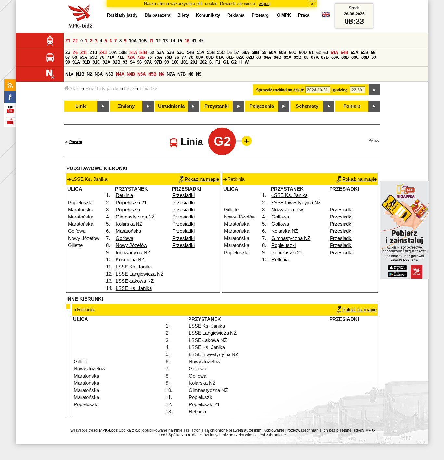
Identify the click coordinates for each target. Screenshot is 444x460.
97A (148, 62)
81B (230, 57)
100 (175, 62)
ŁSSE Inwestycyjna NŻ (296, 202)
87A (315, 57)
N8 (190, 74)
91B (86, 62)
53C (180, 52)
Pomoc (374, 140)
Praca (303, 15)
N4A (120, 74)
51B (143, 52)
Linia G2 (148, 88)
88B (345, 57)
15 (179, 40)
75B (168, 57)
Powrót (75, 142)
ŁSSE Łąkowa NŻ (135, 281)
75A (158, 57)
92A (106, 62)
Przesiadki (183, 195)
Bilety (183, 15)
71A (110, 57)
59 (264, 52)
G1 (226, 62)
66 (373, 52)
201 (193, 62)
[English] (326, 16)
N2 (89, 74)
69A (83, 57)
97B (158, 62)
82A (240, 57)
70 (102, 57)
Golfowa (124, 238)
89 (374, 57)
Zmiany (126, 106)
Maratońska (128, 231)
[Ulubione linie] (245, 141)
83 (258, 57)
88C (355, 57)
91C (96, 62)
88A (335, 57)
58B (255, 52)
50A (113, 52)
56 (229, 52)
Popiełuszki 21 (131, 202)
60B (282, 52)
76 (177, 57)
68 (74, 57)
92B (116, 62)
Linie (129, 88)
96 (139, 62)
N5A (141, 74)
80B (210, 57)
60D (303, 52)
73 (149, 57)
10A (133, 40)
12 (158, 40)
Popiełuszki (128, 209)
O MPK (284, 15)
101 (184, 62)
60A (272, 52)
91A (76, 62)
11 (151, 40)
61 (311, 52)
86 (306, 57)
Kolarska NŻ (129, 224)
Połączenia (261, 106)
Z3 (67, 52)
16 (187, 40)
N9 (198, 74)
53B (170, 52)
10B (143, 40)
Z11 (83, 52)
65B (364, 52)
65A (354, 52)
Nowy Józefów (131, 245)
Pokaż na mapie (202, 179)
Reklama (235, 15)
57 (236, 52)
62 (318, 52)
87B (325, 57)
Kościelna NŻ (130, 259)
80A (199, 57)
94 (132, 62)
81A (220, 57)
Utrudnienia (171, 106)
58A (245, 52)
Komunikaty (208, 15)
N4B (131, 74)
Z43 (103, 52)
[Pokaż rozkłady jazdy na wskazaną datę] (374, 89)
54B (190, 52)
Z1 (67, 40)
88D (365, 57)
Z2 (75, 40)
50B (123, 52)
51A (133, 52)
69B (93, 57)
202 (203, 62)
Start (75, 88)
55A (200, 52)
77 (184, 57)
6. (211, 62)
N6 (161, 74)
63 (325, 52)
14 (172, 40)
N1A (69, 74)
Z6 (75, 52)
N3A (99, 74)
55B (211, 52)
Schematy (307, 106)
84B (277, 57)
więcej (264, 3)
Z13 (93, 52)
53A (160, 52)
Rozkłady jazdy (101, 88)
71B (120, 57)
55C (221, 52)
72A (131, 57)
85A (287, 57)
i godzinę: (340, 90)
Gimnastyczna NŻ (135, 216)
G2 (234, 62)
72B (141, 57)
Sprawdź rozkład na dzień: (280, 90)
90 (67, 62)
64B (344, 52)
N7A (171, 74)
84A (267, 57)
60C (292, 52)
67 (67, 57)
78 (191, 57)
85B (297, 57)
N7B (181, 74)
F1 (217, 62)
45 (201, 40)
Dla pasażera (157, 15)
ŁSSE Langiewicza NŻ (139, 274)
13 (165, 40)
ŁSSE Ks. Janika (134, 266)
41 (194, 40)
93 (125, 62)
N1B (80, 74)
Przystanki (216, 106)
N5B (152, 74)
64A (334, 52)
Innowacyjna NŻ (133, 252)
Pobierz (352, 106)
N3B (109, 74)
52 (152, 52)
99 (166, 62)
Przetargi (261, 15)
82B (250, 57)
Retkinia (124, 195)
